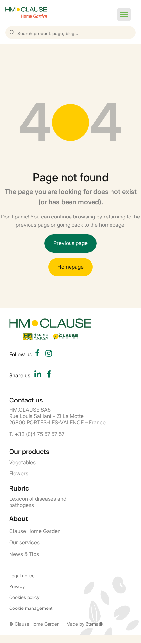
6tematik (94, 623)
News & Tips (24, 553)
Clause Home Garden (35, 530)
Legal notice (22, 575)
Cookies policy (24, 597)
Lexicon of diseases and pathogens (37, 501)
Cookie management (30, 608)
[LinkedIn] (38, 375)
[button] (124, 14)
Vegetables (22, 462)
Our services (24, 542)
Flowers (18, 473)
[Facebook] (49, 375)
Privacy (17, 586)
